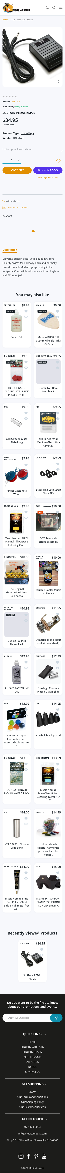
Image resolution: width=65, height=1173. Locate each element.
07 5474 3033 (32, 1126)
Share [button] (9, 215)
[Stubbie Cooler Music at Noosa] (48, 573)
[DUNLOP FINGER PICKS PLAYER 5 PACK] (16, 773)
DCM (38, 506)
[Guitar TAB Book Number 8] (48, 371)
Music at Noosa (36, 1167)
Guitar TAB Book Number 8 (48, 389)
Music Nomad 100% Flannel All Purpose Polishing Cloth (16, 541)
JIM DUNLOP (10, 356)
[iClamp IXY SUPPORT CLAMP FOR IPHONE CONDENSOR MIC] (48, 882)
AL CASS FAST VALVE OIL (17, 689)
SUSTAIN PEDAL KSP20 (32, 977)
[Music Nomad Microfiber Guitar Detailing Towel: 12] (48, 773)
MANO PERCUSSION (10, 458)
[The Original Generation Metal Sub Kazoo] (16, 572)
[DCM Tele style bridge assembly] (48, 521)
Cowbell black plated (48, 735)
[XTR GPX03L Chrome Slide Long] (16, 827)
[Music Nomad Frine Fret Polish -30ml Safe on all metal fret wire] (16, 882)
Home (5, 19)
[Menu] (60, 7)
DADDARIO (41, 458)
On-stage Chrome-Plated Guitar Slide (48, 689)
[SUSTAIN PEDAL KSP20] (32, 959)
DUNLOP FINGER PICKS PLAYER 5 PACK (16, 791)
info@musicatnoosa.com (32, 1133)
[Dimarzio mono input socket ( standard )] (48, 623)
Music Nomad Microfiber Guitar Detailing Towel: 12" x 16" (48, 795)
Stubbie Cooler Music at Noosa (48, 591)
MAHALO (40, 305)
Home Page (27, 133)
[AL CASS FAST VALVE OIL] (16, 671)
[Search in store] (53, 7)
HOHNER (40, 812)
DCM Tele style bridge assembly (48, 539)
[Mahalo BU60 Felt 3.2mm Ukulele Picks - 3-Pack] (48, 320)
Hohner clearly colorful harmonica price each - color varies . (48, 849)
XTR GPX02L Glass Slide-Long (16, 440)
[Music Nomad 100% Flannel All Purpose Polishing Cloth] (16, 521)
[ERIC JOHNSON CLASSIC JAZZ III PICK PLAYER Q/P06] (16, 371)
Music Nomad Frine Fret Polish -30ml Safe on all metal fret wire (16, 904)
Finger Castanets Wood (17, 492)
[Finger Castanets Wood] (16, 474)
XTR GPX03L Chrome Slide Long (17, 845)
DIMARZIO (40, 608)
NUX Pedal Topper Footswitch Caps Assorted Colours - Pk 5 (16, 741)
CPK (37, 704)
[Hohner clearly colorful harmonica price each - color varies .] (48, 827)
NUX (6, 704)
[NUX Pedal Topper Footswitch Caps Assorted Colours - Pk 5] (16, 719)
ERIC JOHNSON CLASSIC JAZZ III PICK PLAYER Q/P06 (17, 391)
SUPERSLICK (9, 305)
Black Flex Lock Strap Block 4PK (48, 491)
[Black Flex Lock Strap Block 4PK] (48, 473)
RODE (38, 867)
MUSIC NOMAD (11, 506)
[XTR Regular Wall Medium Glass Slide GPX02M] (48, 422)
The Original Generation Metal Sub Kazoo (16, 592)
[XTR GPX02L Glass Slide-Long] (16, 422)
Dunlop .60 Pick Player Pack (17, 642)
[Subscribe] (56, 1018)
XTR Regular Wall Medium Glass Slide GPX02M (48, 442)
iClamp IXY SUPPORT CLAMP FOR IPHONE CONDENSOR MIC (48, 902)
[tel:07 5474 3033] (47, 7)
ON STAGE (15, 101)
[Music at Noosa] (16, 8)
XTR (6, 407)
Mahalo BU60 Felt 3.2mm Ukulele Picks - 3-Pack (48, 340)
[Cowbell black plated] (48, 719)
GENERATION (10, 557)
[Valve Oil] (16, 320)
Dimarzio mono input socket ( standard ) (48, 641)
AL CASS (8, 656)
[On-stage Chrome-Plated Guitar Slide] (48, 671)
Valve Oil (17, 337)
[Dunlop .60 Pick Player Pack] (16, 624)
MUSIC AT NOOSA (44, 356)
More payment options (48, 177)
